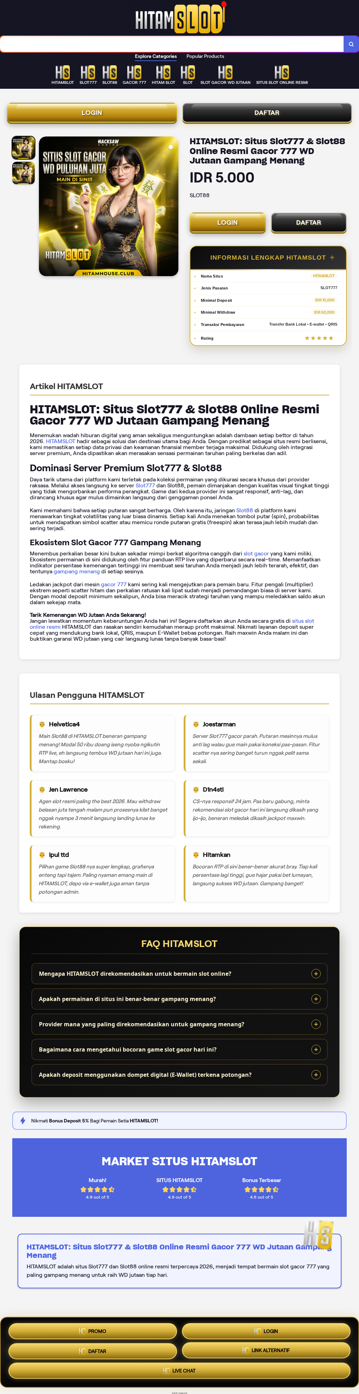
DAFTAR (267, 112)
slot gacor (256, 553)
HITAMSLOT (60, 441)
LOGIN (92, 112)
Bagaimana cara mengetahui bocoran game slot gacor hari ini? (128, 1049)
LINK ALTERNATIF (271, 1352)
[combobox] (172, 44)
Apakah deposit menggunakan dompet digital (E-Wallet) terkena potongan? (145, 1075)
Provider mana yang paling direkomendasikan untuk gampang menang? (141, 1024)
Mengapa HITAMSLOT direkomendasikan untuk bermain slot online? (135, 974)
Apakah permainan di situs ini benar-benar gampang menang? (127, 999)
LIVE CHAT (184, 1373)
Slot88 (244, 510)
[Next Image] (172, 207)
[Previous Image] (44, 207)
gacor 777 (114, 584)
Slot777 (145, 485)
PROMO (97, 1328)
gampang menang (77, 571)
